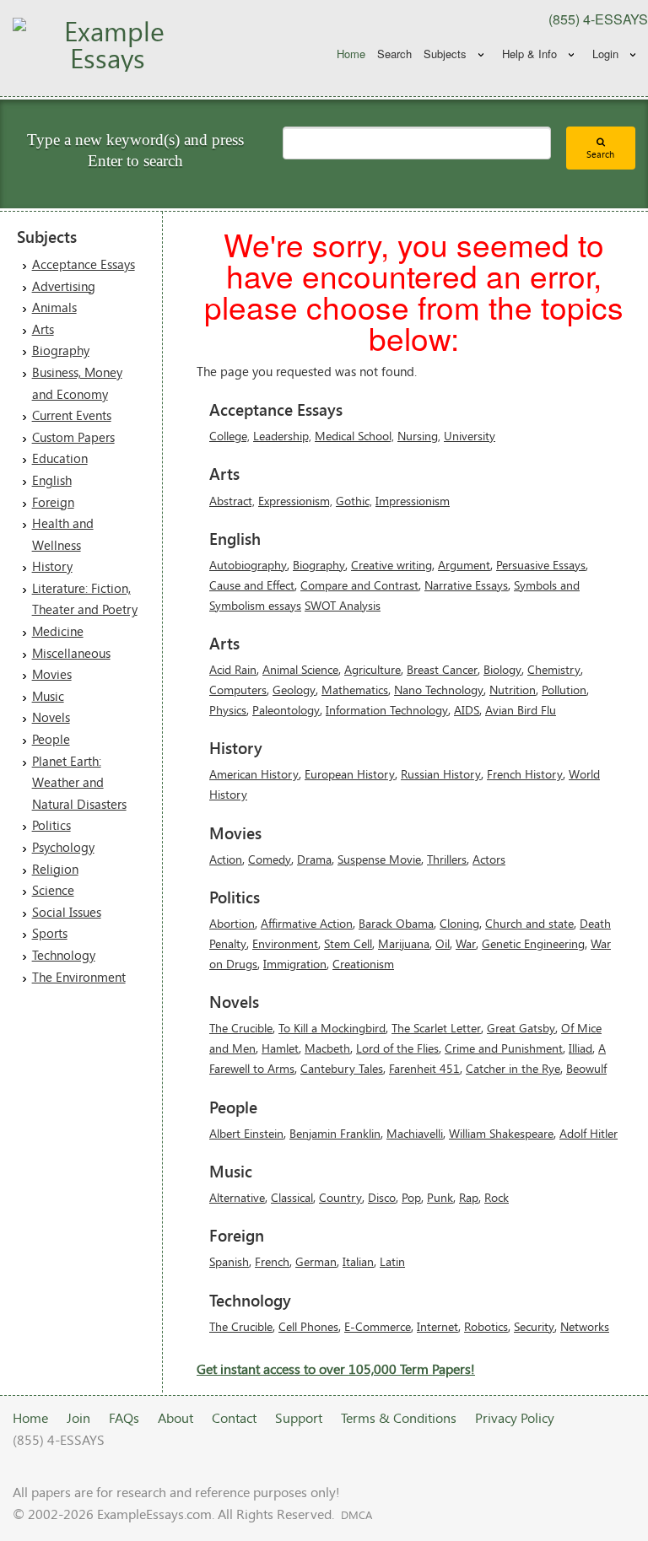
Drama (314, 859)
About (175, 1417)
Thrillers (447, 859)
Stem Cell (348, 943)
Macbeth (327, 1048)
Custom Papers (73, 436)
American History (254, 774)
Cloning (459, 923)
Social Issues (66, 911)
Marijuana (403, 943)
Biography (60, 350)
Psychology (63, 846)
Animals (54, 307)
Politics (51, 824)
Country (340, 1197)
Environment (285, 943)
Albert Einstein (246, 1133)
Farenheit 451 (424, 1068)
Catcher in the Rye (513, 1068)
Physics (227, 710)
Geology (294, 690)
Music (48, 695)
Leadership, (282, 436)
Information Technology (387, 710)
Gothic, (354, 501)
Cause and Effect (251, 585)
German (316, 1261)
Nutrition (512, 690)
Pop (411, 1197)
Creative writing (391, 565)
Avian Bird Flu (520, 710)
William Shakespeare (501, 1133)
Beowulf (586, 1068)
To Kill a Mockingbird (332, 1028)
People (51, 738)
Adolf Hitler (588, 1133)
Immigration (295, 964)
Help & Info (529, 54)
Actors (488, 859)
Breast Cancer (442, 669)
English (52, 479)
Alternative (237, 1197)
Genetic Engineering (533, 943)
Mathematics (354, 690)
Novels (51, 717)
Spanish (229, 1261)
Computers (238, 690)
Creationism (363, 964)
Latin (392, 1261)
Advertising (63, 285)
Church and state (529, 923)
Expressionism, (295, 501)
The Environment (79, 976)
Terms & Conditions (398, 1417)
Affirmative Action (307, 923)
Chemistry (553, 669)
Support (298, 1417)
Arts (43, 329)
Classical (292, 1197)
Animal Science (300, 669)
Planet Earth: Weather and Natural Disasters (79, 782)
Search (394, 54)
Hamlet (280, 1048)
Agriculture (372, 669)
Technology (63, 954)
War (466, 943)
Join (78, 1417)
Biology (502, 669)
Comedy (269, 859)
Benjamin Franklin (335, 1133)
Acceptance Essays (83, 264)
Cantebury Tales (341, 1068)
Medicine (58, 630)
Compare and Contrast (359, 585)
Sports (50, 932)
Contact (234, 1417)
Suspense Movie (379, 859)
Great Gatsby (521, 1028)
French (272, 1261)
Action (225, 859)
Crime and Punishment (504, 1048)
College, (229, 436)
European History (350, 774)
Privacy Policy (514, 1417)
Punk (440, 1197)
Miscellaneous (71, 652)
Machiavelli (414, 1133)
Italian (358, 1261)
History (52, 566)
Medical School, (354, 436)
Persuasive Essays (541, 565)
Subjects (445, 54)
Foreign (53, 501)
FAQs (124, 1417)
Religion (55, 868)
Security (534, 1326)
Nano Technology (438, 690)
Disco (382, 1197)
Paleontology (286, 710)
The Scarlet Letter (436, 1028)
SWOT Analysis (343, 605)
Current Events (71, 415)
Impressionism (412, 501)
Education (60, 458)
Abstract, (232, 501)
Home (351, 54)
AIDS (466, 710)
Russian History (441, 774)
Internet (437, 1326)
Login (605, 54)
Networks (584, 1326)
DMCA (356, 1514)
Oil (442, 943)
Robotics (486, 1326)
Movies (52, 673)
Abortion (232, 923)
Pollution (564, 690)
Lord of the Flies (397, 1048)
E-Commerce (377, 1326)
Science (53, 889)
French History (525, 774)
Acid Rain (232, 669)
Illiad (580, 1048)
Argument (464, 565)
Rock (496, 1197)
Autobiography (248, 565)
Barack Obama (396, 923)
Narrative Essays (466, 585)
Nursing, (418, 436)
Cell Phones (308, 1326)
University (469, 436)
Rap (468, 1197)
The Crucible (241, 1028)
